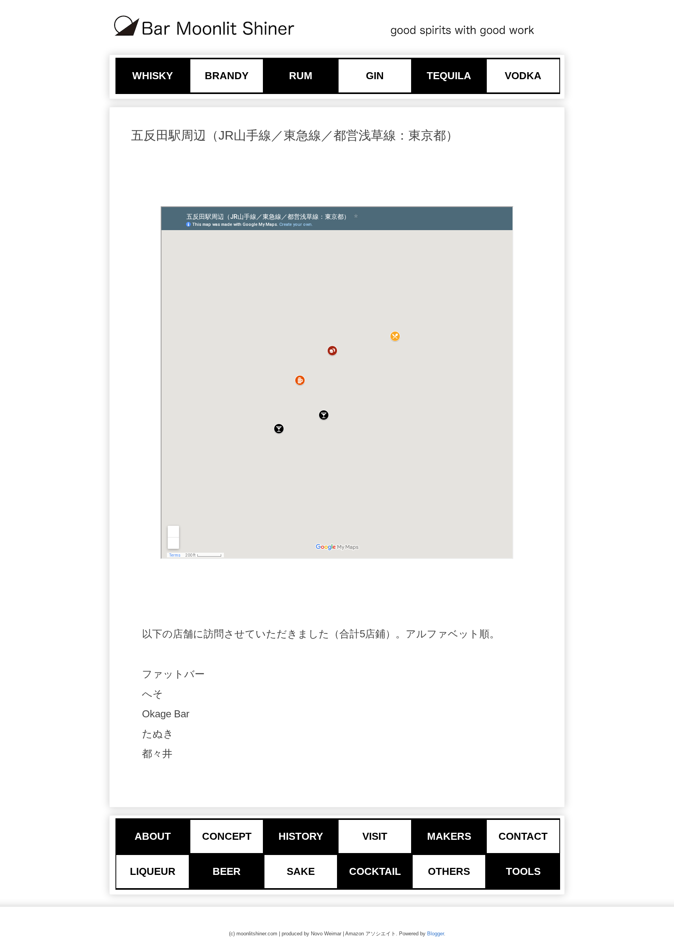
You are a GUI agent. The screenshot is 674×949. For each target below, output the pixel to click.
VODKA (523, 75)
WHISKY (152, 75)
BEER (227, 871)
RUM (300, 75)
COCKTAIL (375, 871)
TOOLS (523, 871)
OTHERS (449, 871)
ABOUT (153, 836)
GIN (375, 75)
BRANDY (226, 75)
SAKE (301, 871)
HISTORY (300, 836)
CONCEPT (227, 836)
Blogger (435, 934)
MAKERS (449, 836)
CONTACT (523, 836)
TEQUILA (449, 75)
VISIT (374, 836)
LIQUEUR (153, 871)
